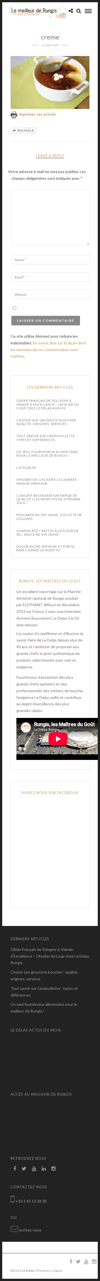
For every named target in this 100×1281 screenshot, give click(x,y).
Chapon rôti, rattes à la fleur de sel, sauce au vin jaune (47, 532)
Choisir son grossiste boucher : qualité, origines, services (47, 422)
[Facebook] (14, 1168)
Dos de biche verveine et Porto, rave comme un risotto (46, 548)
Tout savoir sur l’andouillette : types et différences (46, 437)
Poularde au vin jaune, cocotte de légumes (49, 516)
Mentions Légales (50, 1270)
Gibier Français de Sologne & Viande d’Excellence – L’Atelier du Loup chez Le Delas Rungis (47, 404)
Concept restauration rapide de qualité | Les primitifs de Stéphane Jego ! (48, 499)
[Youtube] (34, 1168)
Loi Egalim (26, 467)
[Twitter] (24, 1168)
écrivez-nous (30, 1230)
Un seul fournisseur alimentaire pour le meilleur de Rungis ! (47, 453)
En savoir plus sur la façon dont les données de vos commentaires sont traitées (48, 349)
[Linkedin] (44, 1168)
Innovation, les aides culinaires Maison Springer (46, 481)
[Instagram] (53, 1168)
